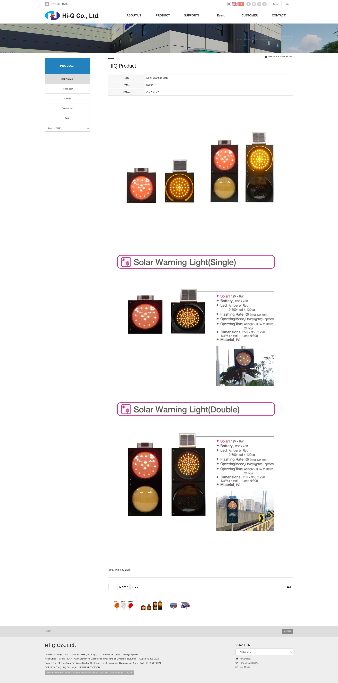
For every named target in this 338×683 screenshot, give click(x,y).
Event (221, 15)
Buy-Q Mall (245, 667)
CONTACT (279, 15)
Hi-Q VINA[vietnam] (249, 663)
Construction (67, 108)
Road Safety (67, 89)
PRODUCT (163, 15)
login (275, 4)
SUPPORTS (192, 15)
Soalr (67, 118)
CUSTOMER (250, 15)
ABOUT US (134, 15)
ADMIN (287, 631)
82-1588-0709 (59, 3)
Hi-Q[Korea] (245, 659)
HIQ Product (67, 79)
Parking (67, 98)
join (287, 4)
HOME (48, 631)
